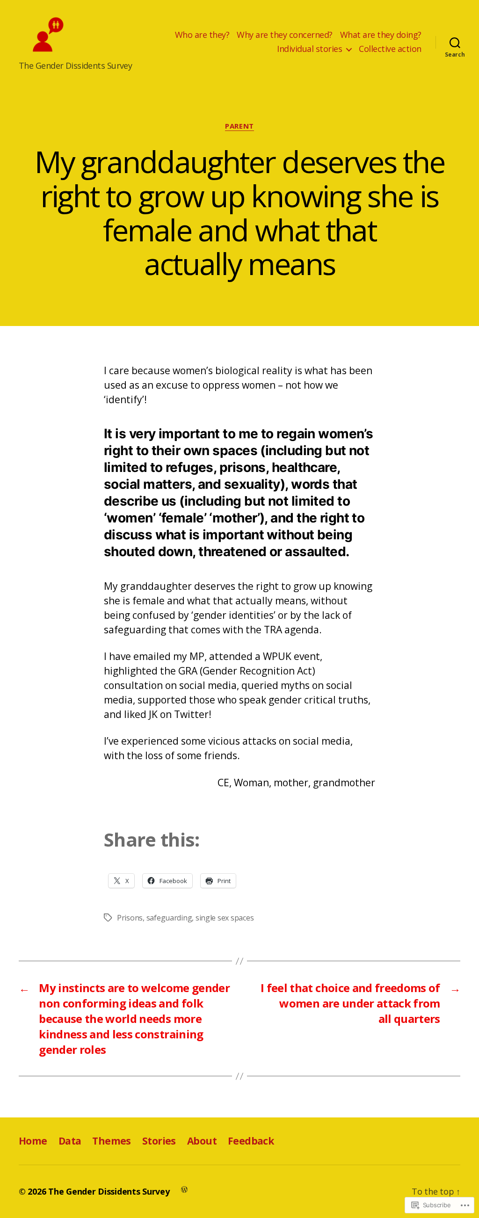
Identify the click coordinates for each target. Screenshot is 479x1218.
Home (33, 1140)
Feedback (251, 1140)
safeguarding (169, 918)
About (202, 1140)
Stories (159, 1140)
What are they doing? (380, 35)
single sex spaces (225, 918)
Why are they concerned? (285, 35)
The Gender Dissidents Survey (108, 1191)
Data (69, 1140)
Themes (111, 1140)
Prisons (130, 918)
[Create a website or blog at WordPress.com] (184, 1188)
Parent (239, 126)
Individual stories (309, 49)
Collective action (390, 49)
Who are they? (202, 35)
